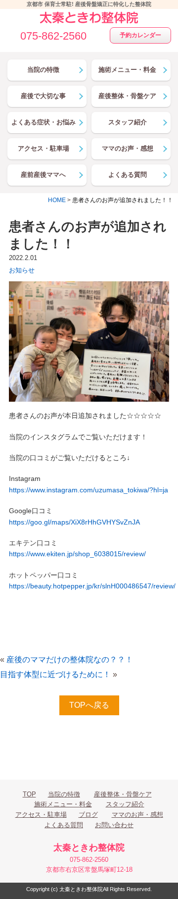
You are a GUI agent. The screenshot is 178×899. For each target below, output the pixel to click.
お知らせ (22, 270)
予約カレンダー (140, 35)
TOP (29, 794)
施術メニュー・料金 (63, 804)
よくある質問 (63, 825)
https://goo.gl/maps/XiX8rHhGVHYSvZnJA (74, 522)
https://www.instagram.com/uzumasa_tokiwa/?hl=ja (88, 490)
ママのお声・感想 (137, 814)
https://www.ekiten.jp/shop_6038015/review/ (77, 554)
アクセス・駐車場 (41, 814)
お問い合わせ (114, 825)
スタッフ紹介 (125, 804)
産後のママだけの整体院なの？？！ (69, 659)
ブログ (88, 814)
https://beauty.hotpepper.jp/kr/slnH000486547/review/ (92, 586)
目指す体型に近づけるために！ (55, 674)
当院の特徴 (64, 794)
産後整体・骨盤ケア (123, 794)
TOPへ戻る (89, 705)
